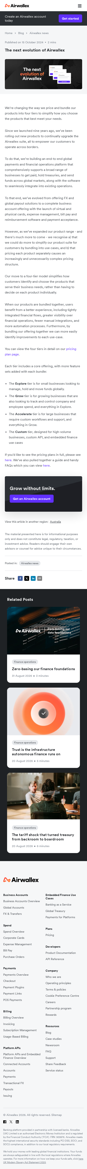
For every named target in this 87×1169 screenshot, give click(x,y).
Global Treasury (55, 911)
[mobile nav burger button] (79, 5)
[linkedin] (33, 578)
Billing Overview (13, 1017)
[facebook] (20, 578)
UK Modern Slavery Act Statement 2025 (24, 1162)
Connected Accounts (16, 1064)
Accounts (9, 1070)
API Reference (55, 959)
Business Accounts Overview (21, 901)
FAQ (48, 1051)
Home (9, 33)
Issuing (7, 1095)
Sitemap (56, 1115)
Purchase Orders (13, 957)
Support (51, 1058)
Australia (55, 521)
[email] (39, 578)
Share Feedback (56, 1064)
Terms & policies (56, 989)
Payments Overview (16, 974)
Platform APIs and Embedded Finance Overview (21, 1056)
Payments (9, 1076)
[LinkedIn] (17, 1121)
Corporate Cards (13, 938)
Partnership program (58, 1008)
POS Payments (12, 1000)
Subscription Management (20, 1030)
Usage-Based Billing (15, 1036)
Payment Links (12, 993)
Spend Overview (13, 931)
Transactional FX (13, 1083)
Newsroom (52, 1045)
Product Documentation (61, 953)
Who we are (53, 977)
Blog (21, 33)
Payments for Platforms (60, 917)
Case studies (54, 1039)
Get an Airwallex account (31, 499)
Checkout (9, 981)
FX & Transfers (12, 914)
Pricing (50, 935)
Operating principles (58, 983)
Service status (54, 1070)
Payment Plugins (13, 987)
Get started (70, 18)
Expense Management (17, 944)
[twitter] (26, 578)
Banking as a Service (58, 904)
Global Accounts (13, 907)
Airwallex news (39, 33)
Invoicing (9, 1024)
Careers (50, 1002)
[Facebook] (4, 1121)
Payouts (8, 1089)
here (81, 1158)
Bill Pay (7, 950)
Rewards (51, 1015)
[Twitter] (11, 1121)
